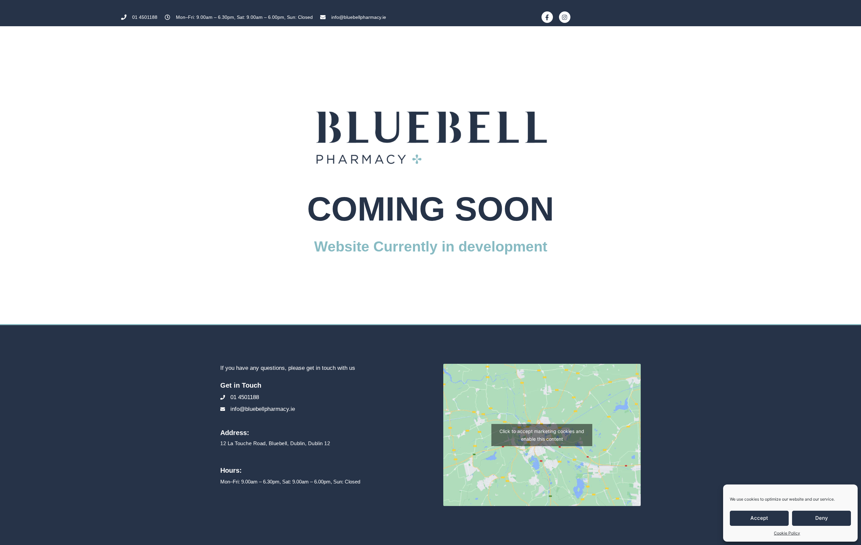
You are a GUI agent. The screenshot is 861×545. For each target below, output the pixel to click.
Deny (821, 518)
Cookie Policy (787, 533)
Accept (759, 518)
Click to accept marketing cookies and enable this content (541, 435)
